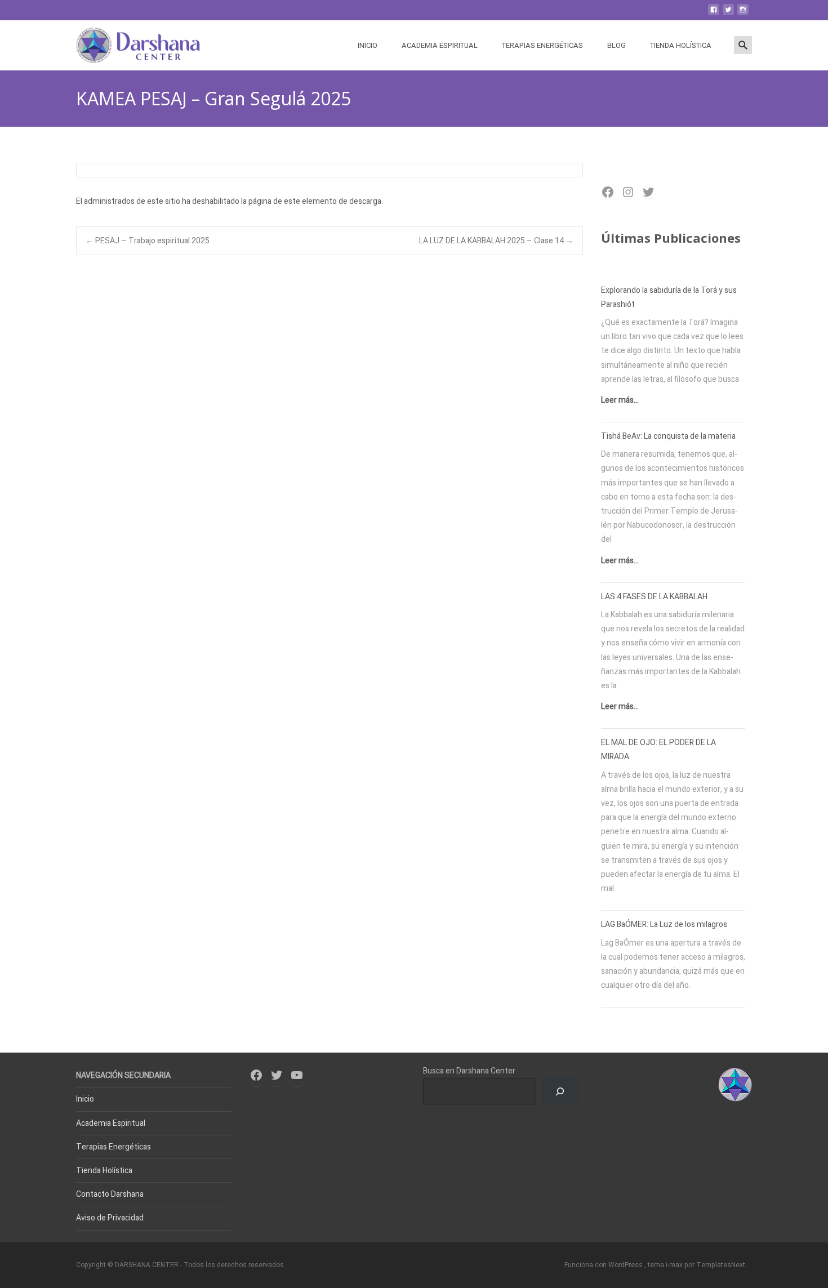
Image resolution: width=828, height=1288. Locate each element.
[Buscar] (560, 1091)
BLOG (616, 45)
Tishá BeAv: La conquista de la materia (668, 436)
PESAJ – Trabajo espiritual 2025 (148, 241)
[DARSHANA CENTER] (129, 42)
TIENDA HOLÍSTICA (680, 45)
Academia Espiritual (110, 1123)
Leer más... (620, 400)
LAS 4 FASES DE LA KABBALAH (654, 597)
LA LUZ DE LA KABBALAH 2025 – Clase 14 (496, 241)
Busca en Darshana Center (469, 1071)
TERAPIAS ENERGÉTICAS (542, 45)
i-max (675, 1265)
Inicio (85, 1099)
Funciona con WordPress (604, 1265)
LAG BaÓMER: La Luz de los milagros (664, 924)
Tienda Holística (104, 1170)
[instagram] (743, 14)
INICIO (367, 45)
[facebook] (713, 14)
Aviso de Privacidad (110, 1218)
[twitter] (728, 14)
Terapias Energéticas (113, 1147)
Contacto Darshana (110, 1194)
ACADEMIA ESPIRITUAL (440, 45)
